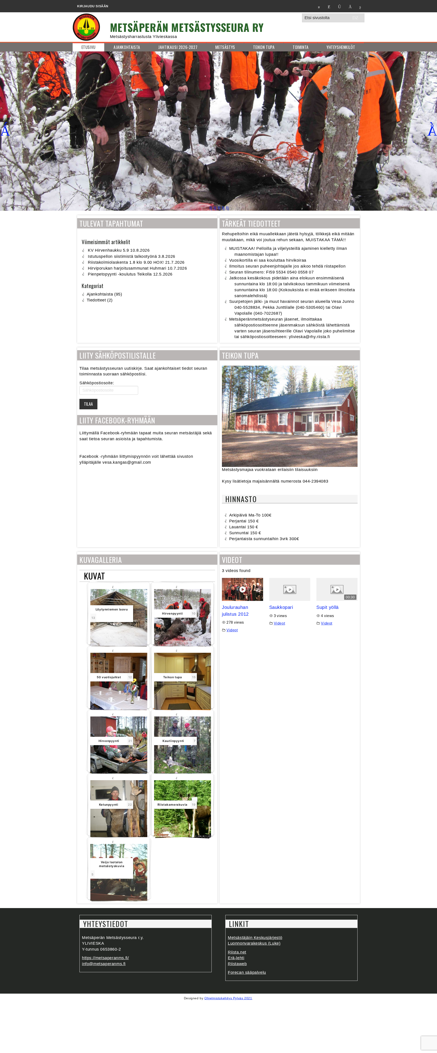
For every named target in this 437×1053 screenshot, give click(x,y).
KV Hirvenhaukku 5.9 (108, 250)
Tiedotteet (96, 300)
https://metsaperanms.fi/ (105, 958)
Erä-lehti (236, 958)
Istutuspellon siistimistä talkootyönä (122, 256)
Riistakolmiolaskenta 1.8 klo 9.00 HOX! (126, 262)
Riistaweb (237, 964)
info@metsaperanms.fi (104, 964)
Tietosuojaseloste (242, 1050)
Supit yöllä (327, 607)
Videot (232, 630)
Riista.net (237, 952)
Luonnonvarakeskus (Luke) (254, 943)
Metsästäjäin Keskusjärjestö (255, 937)
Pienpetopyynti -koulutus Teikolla (120, 274)
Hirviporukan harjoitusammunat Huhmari (127, 268)
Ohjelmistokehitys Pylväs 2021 (228, 998)
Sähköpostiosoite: (96, 383)
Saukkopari (281, 607)
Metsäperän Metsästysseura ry (187, 27)
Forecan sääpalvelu (247, 972)
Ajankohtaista (100, 294)
